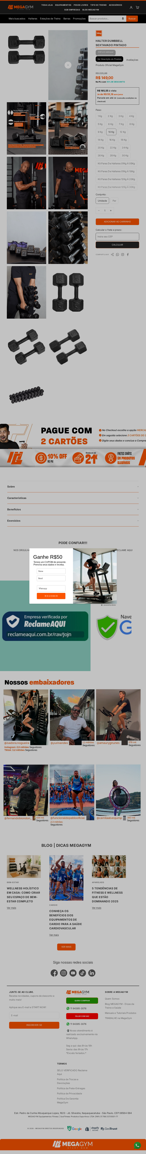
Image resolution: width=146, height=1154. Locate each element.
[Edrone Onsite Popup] (73, 577)
